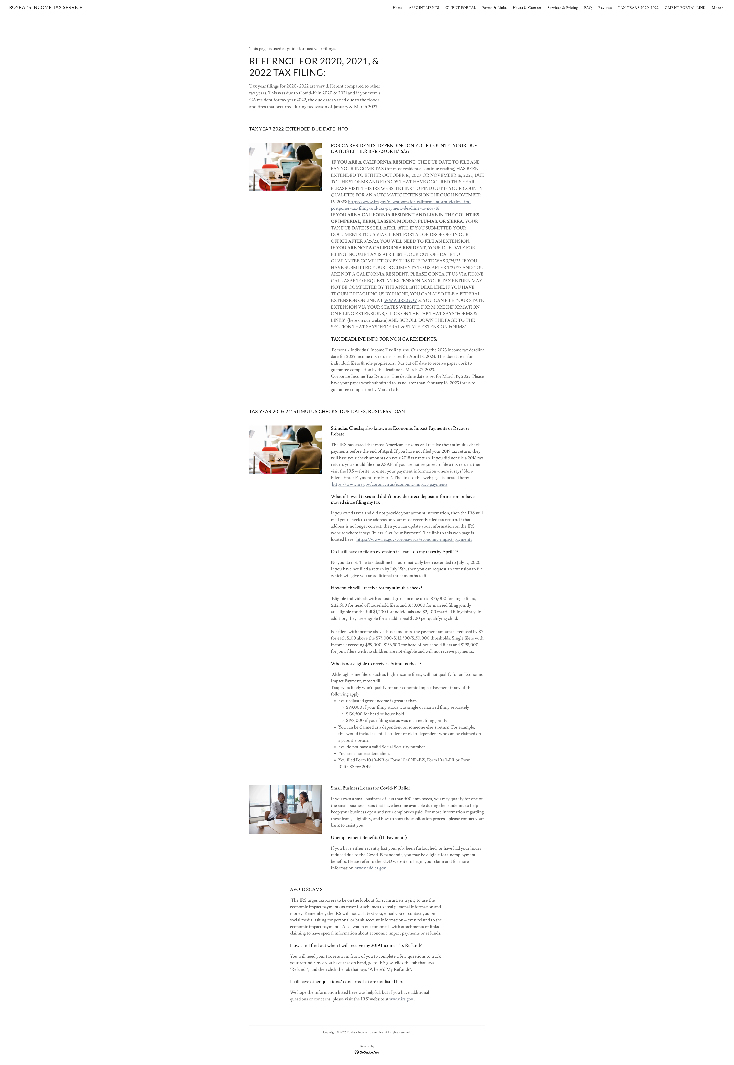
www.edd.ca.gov (371, 868)
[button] (718, 8)
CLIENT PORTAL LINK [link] (685, 8)
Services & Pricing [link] (563, 8)
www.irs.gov (401, 999)
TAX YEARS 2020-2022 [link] (638, 8)
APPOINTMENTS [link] (424, 8)
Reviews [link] (605, 8)
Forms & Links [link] (494, 8)
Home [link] (398, 8)
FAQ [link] (588, 8)
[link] (45, 8)
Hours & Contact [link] (527, 8)
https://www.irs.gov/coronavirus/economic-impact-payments (389, 484)
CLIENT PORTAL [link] (460, 8)
